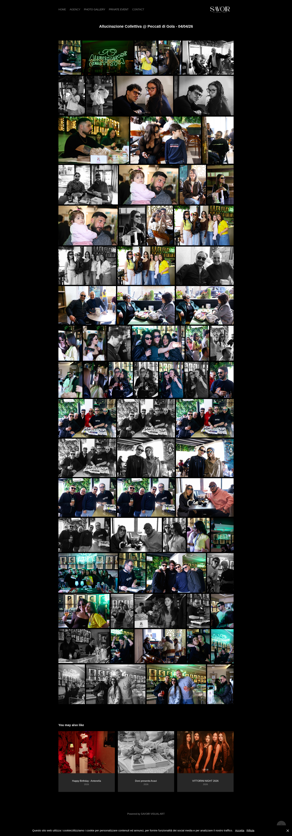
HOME (62, 9)
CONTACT (138, 9)
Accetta (239, 830)
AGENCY (75, 9)
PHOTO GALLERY (94, 9)
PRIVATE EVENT (119, 9)
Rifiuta (250, 830)
